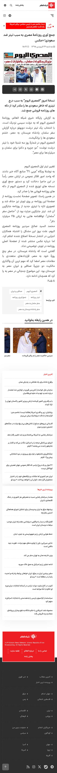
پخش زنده (28, 656)
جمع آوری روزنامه (19, 297)
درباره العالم (29, 651)
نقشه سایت (15, 651)
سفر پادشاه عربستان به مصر (29, 309)
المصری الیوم (32, 291)
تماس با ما (42, 651)
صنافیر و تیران (16, 291)
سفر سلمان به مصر (32, 303)
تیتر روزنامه (35, 297)
